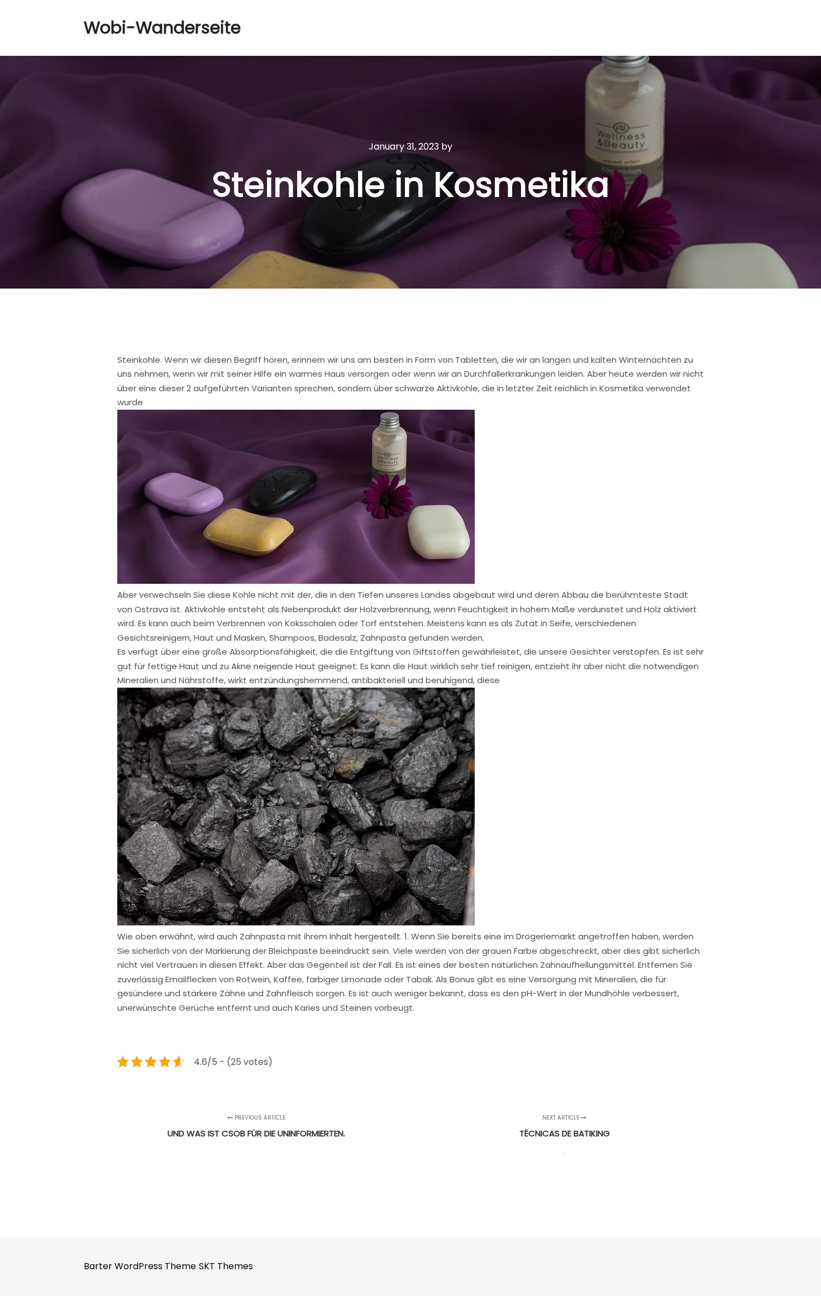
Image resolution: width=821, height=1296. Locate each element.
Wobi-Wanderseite (139, 28)
